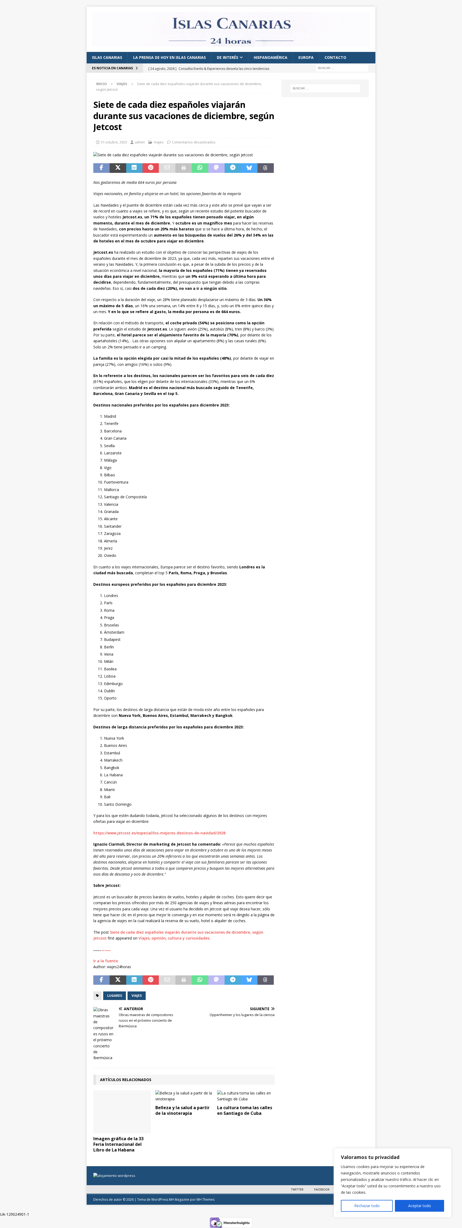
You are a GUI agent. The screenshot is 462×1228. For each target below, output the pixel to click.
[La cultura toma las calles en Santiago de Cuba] (246, 1096)
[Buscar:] (342, 67)
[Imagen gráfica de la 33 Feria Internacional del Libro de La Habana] (122, 1111)
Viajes (159, 142)
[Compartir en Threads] (265, 168)
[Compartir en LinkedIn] (134, 168)
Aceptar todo (419, 1205)
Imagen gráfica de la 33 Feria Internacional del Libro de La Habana (118, 1144)
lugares (114, 995)
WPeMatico (106, 950)
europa (306, 57)
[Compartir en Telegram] (233, 168)
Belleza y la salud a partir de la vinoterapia (182, 1110)
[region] (392, 1182)
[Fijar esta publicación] (151, 168)
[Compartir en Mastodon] (216, 168)
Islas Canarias (107, 57)
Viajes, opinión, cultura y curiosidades (173, 938)
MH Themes (205, 1199)
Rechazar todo (367, 1205)
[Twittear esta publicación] (118, 168)
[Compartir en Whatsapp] (200, 168)
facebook (322, 1189)
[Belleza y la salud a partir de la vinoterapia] (184, 1096)
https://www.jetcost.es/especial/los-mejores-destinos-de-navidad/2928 (159, 832)
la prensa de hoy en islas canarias (169, 57)
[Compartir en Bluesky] (249, 168)
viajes (137, 995)
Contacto (335, 57)
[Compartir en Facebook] (101, 168)
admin (140, 142)
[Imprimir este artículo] (183, 168)
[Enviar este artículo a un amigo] (167, 168)
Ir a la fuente (105, 960)
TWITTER (297, 1189)
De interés (227, 57)
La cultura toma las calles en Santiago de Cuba (244, 1110)
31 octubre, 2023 (114, 142)
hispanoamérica (270, 57)
